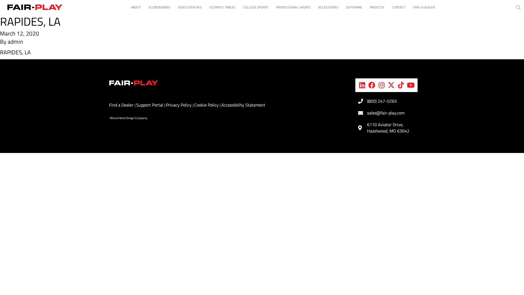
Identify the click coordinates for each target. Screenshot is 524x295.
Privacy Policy (179, 105)
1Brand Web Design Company (128, 118)
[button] (518, 7)
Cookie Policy (207, 105)
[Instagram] (381, 85)
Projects (377, 7)
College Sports (256, 7)
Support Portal (150, 105)
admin (15, 41)
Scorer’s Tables (222, 7)
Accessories (328, 7)
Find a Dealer (122, 105)
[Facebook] (372, 85)
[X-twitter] (391, 85)
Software (354, 7)
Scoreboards (159, 7)
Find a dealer (424, 7)
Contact (398, 7)
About (136, 7)
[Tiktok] (401, 85)
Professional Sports (293, 7)
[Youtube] (411, 85)
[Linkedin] (362, 85)
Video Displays (190, 7)
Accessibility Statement (243, 105)
